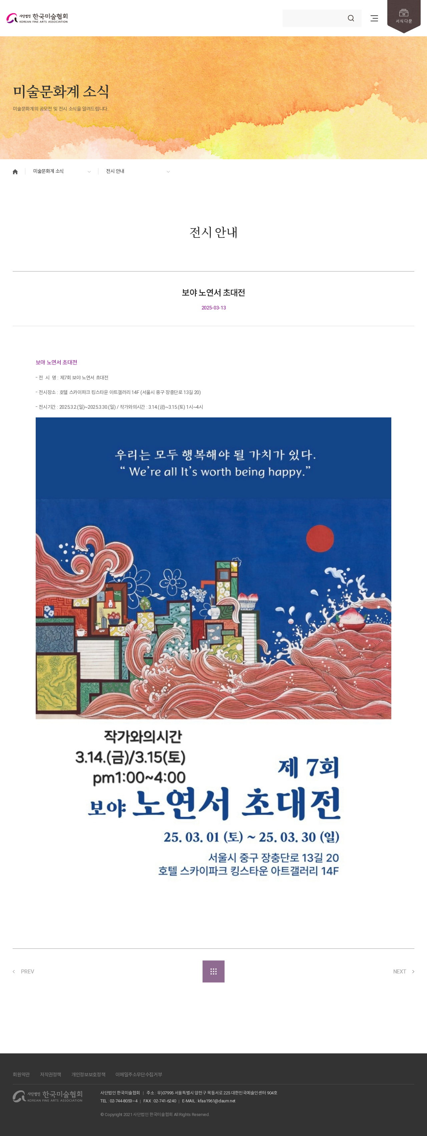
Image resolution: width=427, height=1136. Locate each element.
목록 (213, 971)
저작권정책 (50, 1075)
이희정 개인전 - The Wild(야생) (355, 971)
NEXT (399, 971)
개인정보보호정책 (88, 1075)
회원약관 (21, 1075)
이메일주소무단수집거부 (138, 1075)
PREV (27, 971)
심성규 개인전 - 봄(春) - (64, 971)
